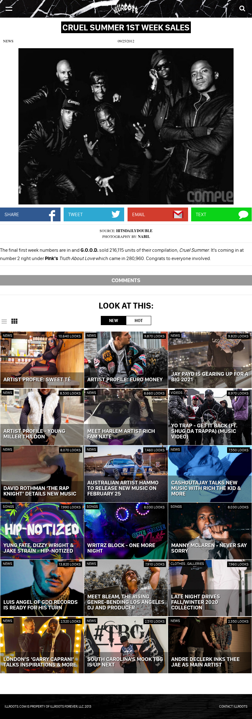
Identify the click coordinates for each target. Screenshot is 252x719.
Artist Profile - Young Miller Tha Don (34, 434)
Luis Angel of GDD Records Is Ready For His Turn (40, 605)
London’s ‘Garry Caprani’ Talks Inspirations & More (39, 662)
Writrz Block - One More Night (121, 548)
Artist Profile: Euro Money (125, 380)
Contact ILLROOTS (233, 706)
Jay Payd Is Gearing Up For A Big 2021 (209, 377)
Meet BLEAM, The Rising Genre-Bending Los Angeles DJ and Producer (125, 602)
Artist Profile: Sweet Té (37, 380)
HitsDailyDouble (134, 230)
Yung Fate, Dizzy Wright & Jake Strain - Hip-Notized (38, 548)
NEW (113, 320)
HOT (139, 320)
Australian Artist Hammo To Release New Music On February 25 (123, 488)
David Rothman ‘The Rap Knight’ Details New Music (39, 491)
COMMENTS (126, 280)
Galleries (195, 563)
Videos (177, 392)
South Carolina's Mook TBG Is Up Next (125, 662)
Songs (8, 506)
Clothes (178, 563)
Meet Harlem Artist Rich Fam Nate (121, 434)
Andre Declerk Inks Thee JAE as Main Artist (205, 662)
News (8, 40)
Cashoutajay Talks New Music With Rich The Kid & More (206, 488)
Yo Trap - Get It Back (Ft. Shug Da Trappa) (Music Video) (204, 431)
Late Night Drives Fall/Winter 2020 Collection (195, 602)
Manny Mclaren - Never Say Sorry (209, 548)
